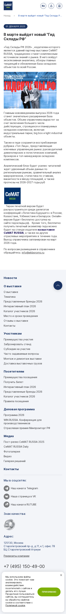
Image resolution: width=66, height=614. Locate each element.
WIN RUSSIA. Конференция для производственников (23, 421)
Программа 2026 (14, 415)
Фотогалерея (12, 451)
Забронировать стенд (17, 344)
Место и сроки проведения (21, 316)
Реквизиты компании (16, 556)
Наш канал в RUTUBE (23, 504)
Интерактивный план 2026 (20, 306)
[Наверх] (58, 285)
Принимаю (49, 592)
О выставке (12, 286)
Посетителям (14, 371)
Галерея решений (15, 461)
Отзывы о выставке (16, 320)
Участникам (13, 333)
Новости (10, 278)
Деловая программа (19, 409)
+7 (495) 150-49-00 (24, 566)
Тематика (9, 296)
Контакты (9, 325)
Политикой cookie (15, 605)
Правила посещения (16, 401)
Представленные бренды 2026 (23, 301)
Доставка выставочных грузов (23, 363)
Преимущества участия (18, 339)
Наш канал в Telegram (24, 488)
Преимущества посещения (20, 377)
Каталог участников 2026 (19, 311)
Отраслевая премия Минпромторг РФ (27, 428)
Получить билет (13, 382)
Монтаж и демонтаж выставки (23, 358)
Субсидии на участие (17, 349)
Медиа (9, 436)
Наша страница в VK (23, 496)
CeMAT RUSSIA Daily (16, 446)
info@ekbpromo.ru (33, 252)
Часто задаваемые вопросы (21, 353)
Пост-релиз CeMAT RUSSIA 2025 (24, 441)
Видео (8, 456)
